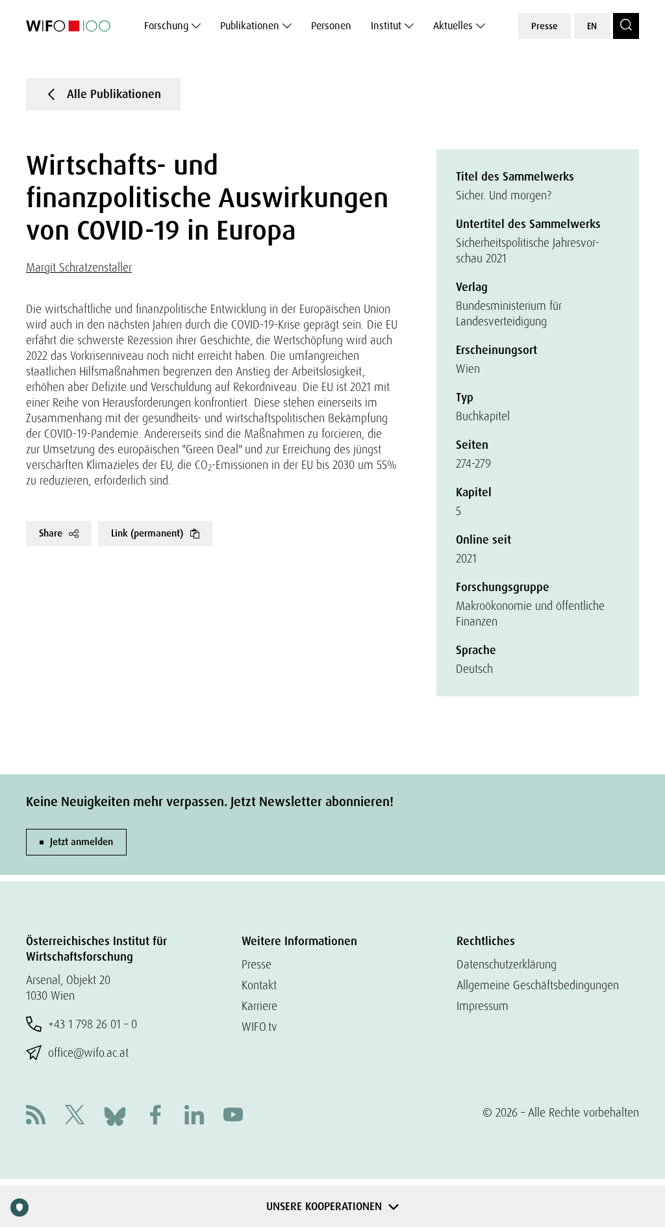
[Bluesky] (115, 1115)
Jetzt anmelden (81, 841)
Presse (544, 26)
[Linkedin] (194, 1116)
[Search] (626, 26)
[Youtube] (233, 1116)
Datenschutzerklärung (507, 964)
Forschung (166, 25)
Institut (386, 25)
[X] (74, 1116)
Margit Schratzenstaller (79, 267)
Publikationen (249, 25)
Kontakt (259, 985)
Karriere (259, 1005)
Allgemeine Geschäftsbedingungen (538, 985)
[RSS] (35, 1116)
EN (592, 26)
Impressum (482, 1005)
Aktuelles (453, 25)
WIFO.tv (259, 1026)
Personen (331, 25)
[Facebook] (155, 1116)
